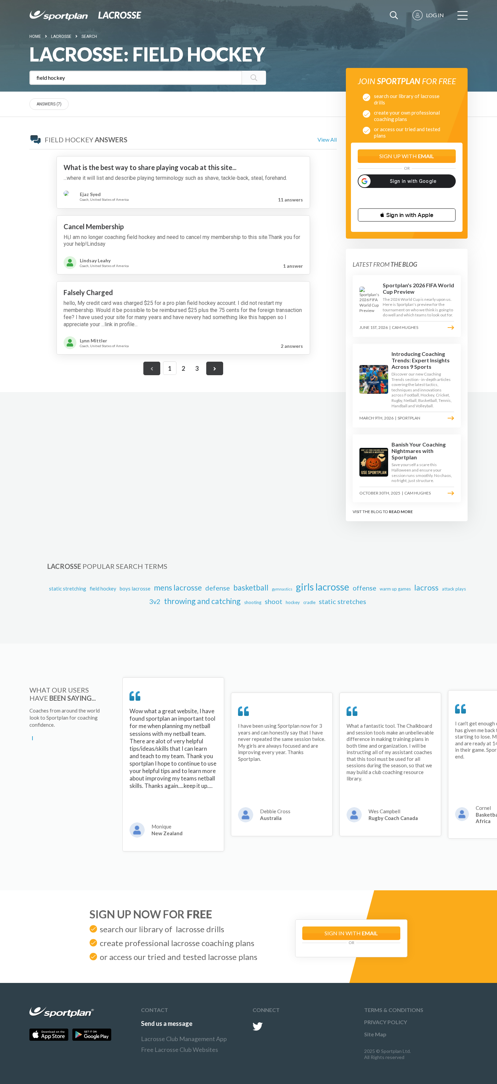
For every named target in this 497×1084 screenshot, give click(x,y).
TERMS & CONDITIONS (393, 1010)
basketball (250, 587)
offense (364, 588)
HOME (35, 36)
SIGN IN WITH (351, 933)
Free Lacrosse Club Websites (179, 1049)
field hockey (103, 588)
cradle (309, 602)
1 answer (293, 266)
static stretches (342, 601)
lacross (426, 587)
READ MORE (401, 511)
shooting (252, 602)
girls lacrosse (322, 587)
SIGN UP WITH (406, 156)
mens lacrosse (178, 587)
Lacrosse (61, 36)
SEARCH (89, 36)
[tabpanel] (173, 764)
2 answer (292, 346)
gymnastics (282, 589)
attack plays (454, 589)
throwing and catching (202, 601)
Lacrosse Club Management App (184, 1038)
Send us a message (166, 1023)
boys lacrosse (135, 588)
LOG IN (435, 15)
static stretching (67, 588)
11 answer (290, 199)
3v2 (155, 601)
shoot (273, 601)
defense (217, 588)
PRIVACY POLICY (385, 1022)
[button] (407, 215)
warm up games (395, 589)
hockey (293, 602)
